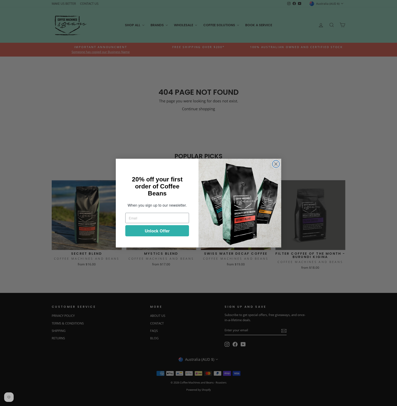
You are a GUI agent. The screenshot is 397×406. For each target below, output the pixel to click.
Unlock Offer (157, 231)
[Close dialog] (276, 164)
